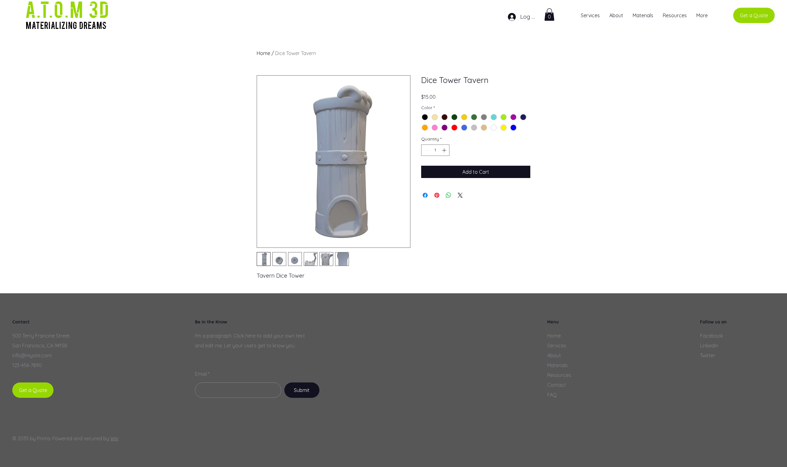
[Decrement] (426, 150)
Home (263, 53)
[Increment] (445, 150)
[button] (549, 14)
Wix (114, 438)
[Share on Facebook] (425, 195)
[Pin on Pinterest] (437, 195)
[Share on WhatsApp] (448, 195)
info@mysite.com (32, 355)
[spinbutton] (435, 150)
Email (201, 373)
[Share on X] (460, 195)
